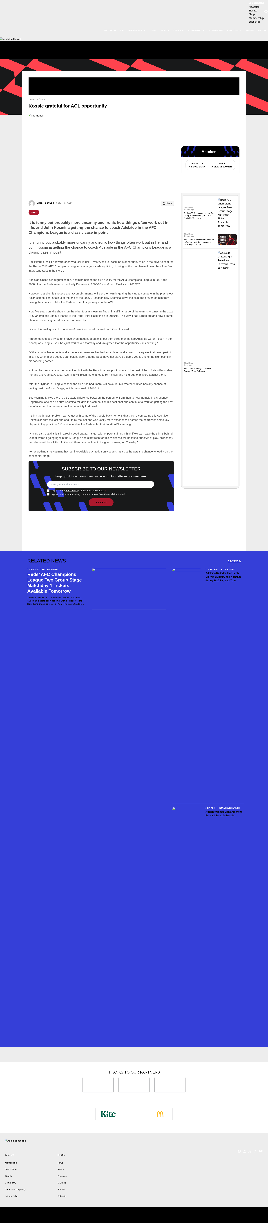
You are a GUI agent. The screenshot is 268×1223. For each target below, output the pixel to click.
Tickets (8, 1176)
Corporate (216, 30)
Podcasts (62, 1176)
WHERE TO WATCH (256, 30)
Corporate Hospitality (15, 1189)
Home (32, 99)
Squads (61, 1189)
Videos (165, 30)
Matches (62, 1182)
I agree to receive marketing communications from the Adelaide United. (89, 494)
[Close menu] (258, 1213)
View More (234, 561)
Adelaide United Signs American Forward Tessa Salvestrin (223, 813)
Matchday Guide (114, 30)
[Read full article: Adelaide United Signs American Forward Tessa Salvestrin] (227, 367)
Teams (177, 30)
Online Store (11, 1169)
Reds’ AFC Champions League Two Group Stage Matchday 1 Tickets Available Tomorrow (199, 215)
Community (195, 30)
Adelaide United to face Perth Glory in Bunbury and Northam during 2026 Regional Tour (199, 242)
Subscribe (101, 502)
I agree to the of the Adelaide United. (78, 490)
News (153, 30)
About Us (232, 30)
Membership (135, 30)
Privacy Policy (72, 490)
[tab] (196, 165)
